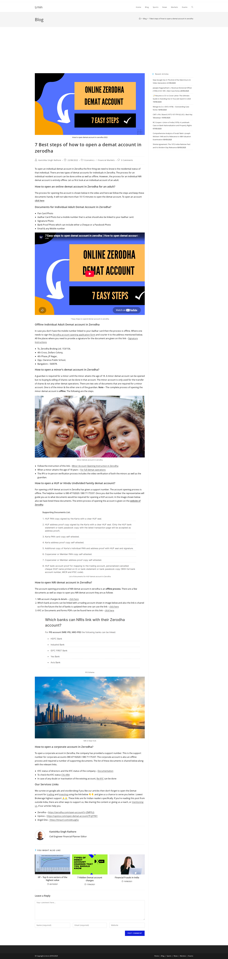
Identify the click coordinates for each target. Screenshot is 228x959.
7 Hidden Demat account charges (89, 879)
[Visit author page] (40, 835)
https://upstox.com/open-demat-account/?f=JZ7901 (72, 816)
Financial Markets (106, 160)
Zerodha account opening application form (74, 334)
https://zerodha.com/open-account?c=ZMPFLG (71, 812)
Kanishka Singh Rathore (49, 160)
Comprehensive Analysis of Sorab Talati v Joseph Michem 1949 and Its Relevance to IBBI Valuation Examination (172, 136)
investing (63, 794)
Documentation (105, 770)
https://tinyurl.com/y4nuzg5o (64, 819)
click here (39, 200)
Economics (89, 160)
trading (50, 794)
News (176, 956)
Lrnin (38, 7)
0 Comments (127, 160)
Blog (162, 956)
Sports (169, 956)
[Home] (140, 18)
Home (156, 956)
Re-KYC (100, 778)
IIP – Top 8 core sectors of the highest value (52, 879)
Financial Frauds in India (127, 877)
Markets (183, 956)
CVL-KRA (65, 774)
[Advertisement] (114, 53)
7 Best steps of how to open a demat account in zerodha (171, 18)
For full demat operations (93, 469)
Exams (190, 956)
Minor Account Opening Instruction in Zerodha (95, 465)
